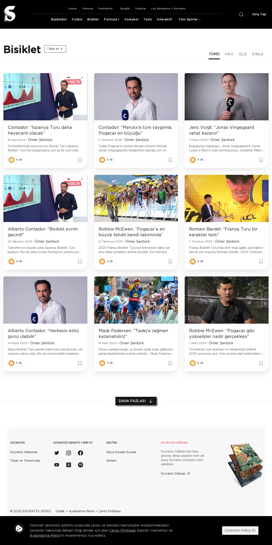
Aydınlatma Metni (81, 511)
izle (242, 54)
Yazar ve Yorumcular (25, 460)
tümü (214, 54)
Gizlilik (60, 511)
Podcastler (105, 8)
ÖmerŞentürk (40, 140)
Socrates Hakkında (23, 452)
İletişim (111, 460)
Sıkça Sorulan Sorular (121, 452)
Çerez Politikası (109, 511)
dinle (258, 54)
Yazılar (72, 8)
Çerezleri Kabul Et (240, 530)
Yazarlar (140, 8)
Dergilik (125, 8)
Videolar (87, 8)
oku (229, 54)
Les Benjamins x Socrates (168, 8)
